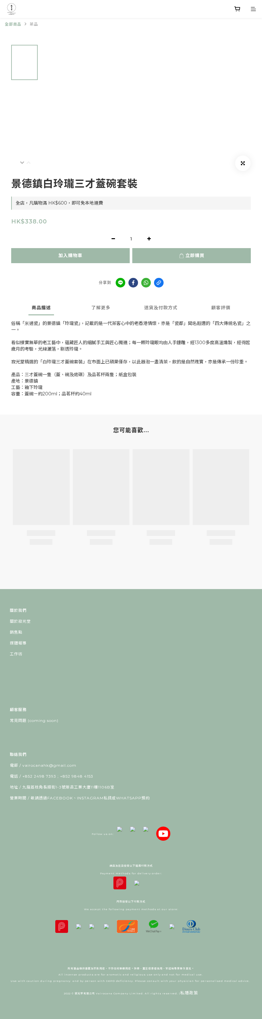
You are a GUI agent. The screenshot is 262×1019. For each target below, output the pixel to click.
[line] (120, 282)
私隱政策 (189, 992)
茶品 (34, 24)
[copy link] (159, 282)
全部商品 (13, 24)
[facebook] (133, 282)
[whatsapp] (146, 282)
